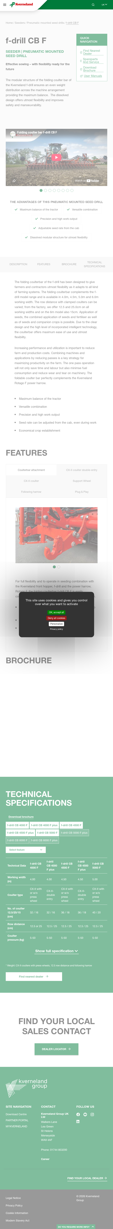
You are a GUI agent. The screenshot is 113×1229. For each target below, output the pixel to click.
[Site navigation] (4, 4)
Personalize (56, 623)
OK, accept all (56, 612)
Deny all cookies (56, 618)
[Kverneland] (21, 4)
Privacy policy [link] (56, 629)
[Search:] (91, 16)
